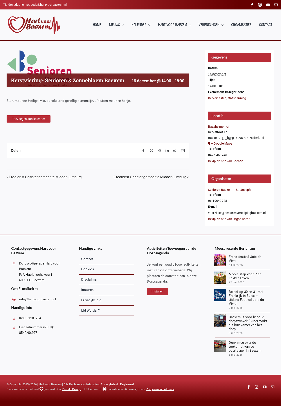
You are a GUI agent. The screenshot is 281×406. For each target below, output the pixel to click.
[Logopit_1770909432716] (220, 291)
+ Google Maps (221, 143)
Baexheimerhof (218, 126)
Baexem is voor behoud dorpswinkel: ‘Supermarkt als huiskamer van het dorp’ (248, 323)
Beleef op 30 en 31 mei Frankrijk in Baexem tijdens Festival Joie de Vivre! (246, 298)
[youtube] (268, 5)
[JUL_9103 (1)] (220, 256)
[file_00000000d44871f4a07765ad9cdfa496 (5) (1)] (220, 273)
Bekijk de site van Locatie (225, 161)
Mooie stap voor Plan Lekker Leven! (245, 276)
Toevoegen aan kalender (28, 119)
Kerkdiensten (217, 98)
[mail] (276, 5)
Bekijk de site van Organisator (229, 219)
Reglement (127, 384)
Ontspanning (237, 98)
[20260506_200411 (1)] (220, 316)
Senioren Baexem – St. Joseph (229, 189)
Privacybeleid (109, 384)
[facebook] (252, 5)
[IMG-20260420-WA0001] (220, 342)
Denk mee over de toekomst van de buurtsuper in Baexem (245, 347)
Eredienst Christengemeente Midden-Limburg (45, 176)
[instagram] (260, 5)
